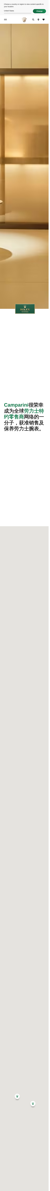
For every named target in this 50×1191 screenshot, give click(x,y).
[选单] (6, 19)
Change (39, 11)
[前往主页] (24, 19)
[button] (17, 1097)
